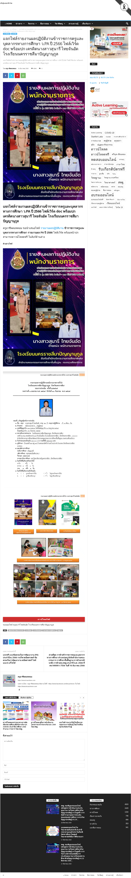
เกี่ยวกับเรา (86, 23)
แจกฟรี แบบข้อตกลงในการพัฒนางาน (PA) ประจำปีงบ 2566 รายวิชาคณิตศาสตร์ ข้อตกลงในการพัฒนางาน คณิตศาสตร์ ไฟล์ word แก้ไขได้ (20, 658)
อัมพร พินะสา (110, 199)
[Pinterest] (17, 75)
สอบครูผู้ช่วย (95, 190)
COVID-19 (109, 133)
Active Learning (96, 133)
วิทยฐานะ (59, 630)
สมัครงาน (94, 187)
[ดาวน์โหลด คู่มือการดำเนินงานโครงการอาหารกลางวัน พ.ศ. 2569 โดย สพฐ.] (44, 711)
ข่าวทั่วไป (93, 824)
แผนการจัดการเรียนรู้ (106, 207)
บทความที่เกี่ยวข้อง (11, 697)
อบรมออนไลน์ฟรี (97, 199)
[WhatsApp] (23, 75)
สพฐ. (121, 182)
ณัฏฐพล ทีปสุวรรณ (104, 145)
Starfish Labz (97, 137)
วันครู (114, 174)
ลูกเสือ (101, 174)
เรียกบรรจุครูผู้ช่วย (97, 203)
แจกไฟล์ (14, 34)
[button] (127, 23)
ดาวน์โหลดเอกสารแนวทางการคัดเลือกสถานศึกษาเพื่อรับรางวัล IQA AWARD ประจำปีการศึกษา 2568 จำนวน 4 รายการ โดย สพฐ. (15, 725)
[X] (11, 75)
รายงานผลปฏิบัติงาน (52, 228)
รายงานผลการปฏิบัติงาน (49, 630)
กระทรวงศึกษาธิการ (120, 136)
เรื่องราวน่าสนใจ (96, 816)
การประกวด (96, 141)
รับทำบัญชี (104, 83)
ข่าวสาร (19, 23)
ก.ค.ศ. (108, 137)
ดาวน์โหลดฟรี (37, 630)
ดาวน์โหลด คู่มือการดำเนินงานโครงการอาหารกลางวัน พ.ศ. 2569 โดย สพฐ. (43, 724)
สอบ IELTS (94, 77)
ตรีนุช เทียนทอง (118, 154)
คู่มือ (92, 145)
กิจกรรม (31, 23)
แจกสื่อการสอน (95, 828)
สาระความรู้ (73, 23)
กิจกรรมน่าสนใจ (96, 805)
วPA (108, 174)
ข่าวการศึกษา (95, 808)
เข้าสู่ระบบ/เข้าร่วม (6, 3)
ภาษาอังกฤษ (109, 164)
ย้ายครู (93, 169)
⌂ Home (8, 23)
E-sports (93, 83)
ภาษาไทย (120, 164)
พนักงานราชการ (96, 164)
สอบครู (120, 187)
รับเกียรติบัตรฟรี (111, 169)
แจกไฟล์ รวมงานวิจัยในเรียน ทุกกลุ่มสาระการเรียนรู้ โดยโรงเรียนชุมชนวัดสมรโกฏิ (71, 724)
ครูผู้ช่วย (107, 141)
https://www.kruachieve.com (26, 680)
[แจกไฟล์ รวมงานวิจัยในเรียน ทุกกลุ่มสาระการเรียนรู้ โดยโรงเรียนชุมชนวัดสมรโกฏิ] (72, 711)
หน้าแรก (5, 29)
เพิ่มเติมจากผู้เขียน (25, 697)
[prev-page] (80, 697)
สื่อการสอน (44, 23)
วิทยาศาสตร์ (109, 182)
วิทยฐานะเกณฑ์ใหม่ (111, 178)
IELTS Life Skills (107, 77)
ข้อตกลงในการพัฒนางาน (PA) (16, 630)
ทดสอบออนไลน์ (103, 160)
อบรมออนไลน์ (102, 195)
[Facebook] (5, 75)
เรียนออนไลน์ (113, 203)
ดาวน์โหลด (13, 29)
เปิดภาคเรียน (121, 199)
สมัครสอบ (104, 187)
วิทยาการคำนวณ (96, 182)
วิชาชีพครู (59, 23)
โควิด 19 (119, 207)
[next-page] (83, 697)
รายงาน (93, 173)
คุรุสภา (117, 140)
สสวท (113, 187)
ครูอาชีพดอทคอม (11, 68)
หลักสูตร (116, 190)
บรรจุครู (121, 159)
